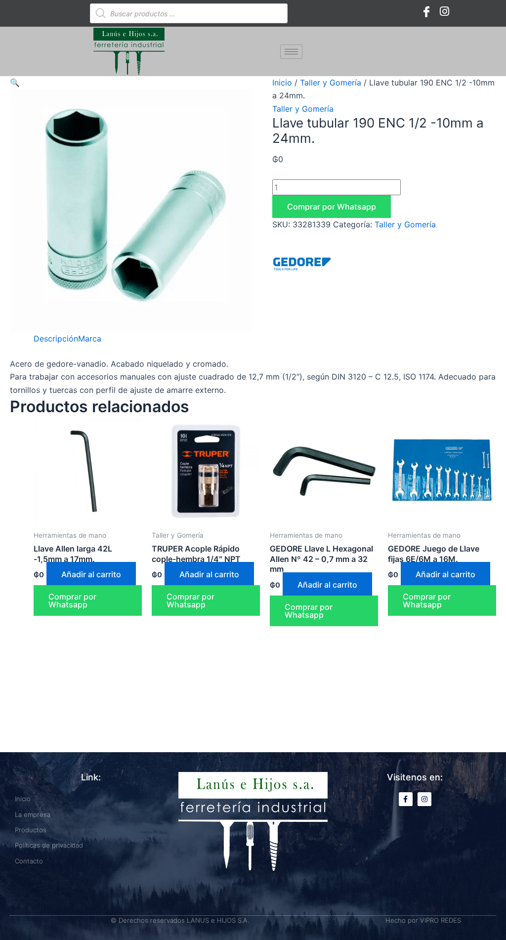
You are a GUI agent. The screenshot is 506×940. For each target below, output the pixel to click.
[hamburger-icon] (291, 51)
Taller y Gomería (330, 82)
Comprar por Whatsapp (331, 207)
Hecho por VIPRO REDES (423, 920)
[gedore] (302, 264)
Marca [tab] (89, 338)
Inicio (282, 82)
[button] (15, 82)
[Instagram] (444, 10)
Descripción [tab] (56, 338)
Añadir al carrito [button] (91, 574)
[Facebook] (426, 10)
